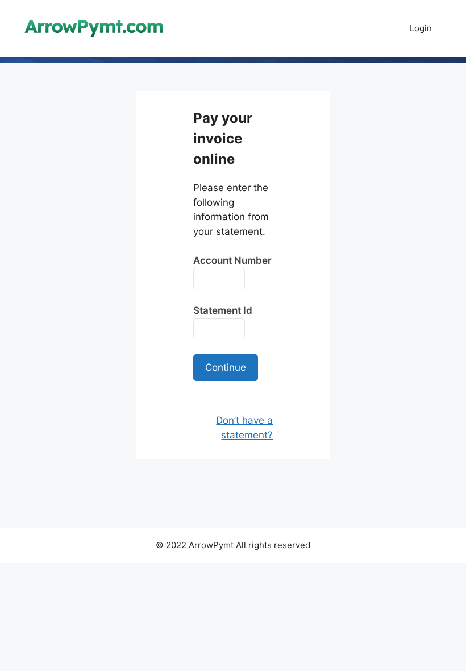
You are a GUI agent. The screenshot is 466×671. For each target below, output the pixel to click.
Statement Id (222, 310)
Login (421, 28)
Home (375, 28)
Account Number (232, 260)
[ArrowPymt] (94, 28)
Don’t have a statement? (244, 428)
